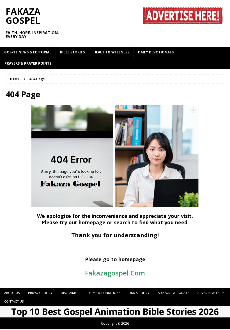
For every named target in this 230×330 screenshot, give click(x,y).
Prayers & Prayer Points (27, 63)
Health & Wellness (111, 52)
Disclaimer (70, 293)
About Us (12, 293)
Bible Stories (72, 52)
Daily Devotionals (156, 52)
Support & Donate (173, 293)
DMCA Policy (139, 293)
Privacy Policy (40, 293)
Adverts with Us (210, 293)
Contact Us (14, 301)
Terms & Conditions (103, 293)
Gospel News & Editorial (27, 52)
